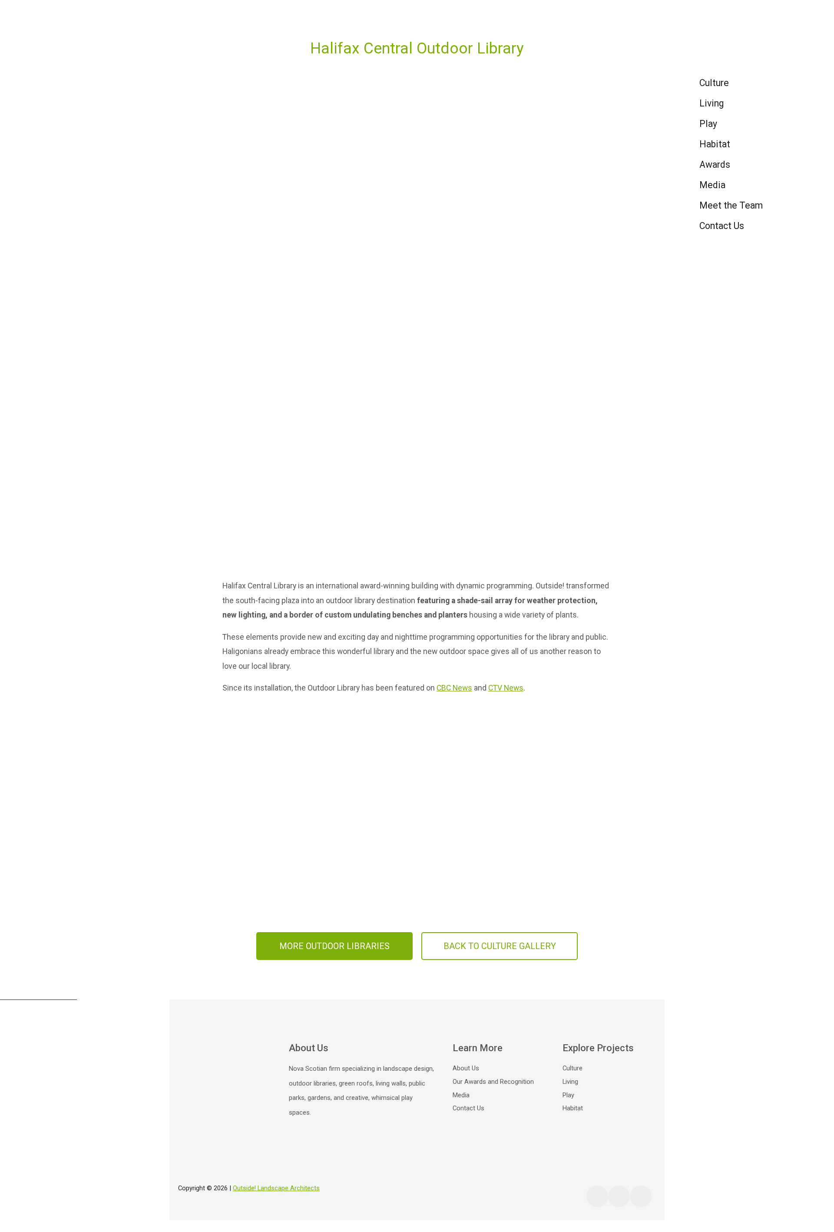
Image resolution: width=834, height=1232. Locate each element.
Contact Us (721, 225)
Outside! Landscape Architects (276, 1188)
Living (711, 103)
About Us (466, 1068)
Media (712, 184)
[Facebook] (597, 1196)
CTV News (505, 688)
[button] (334, 946)
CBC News (454, 688)
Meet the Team (731, 205)
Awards (714, 164)
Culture (714, 82)
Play (708, 123)
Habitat (714, 144)
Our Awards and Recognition (493, 1082)
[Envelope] (641, 1196)
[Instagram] (619, 1196)
